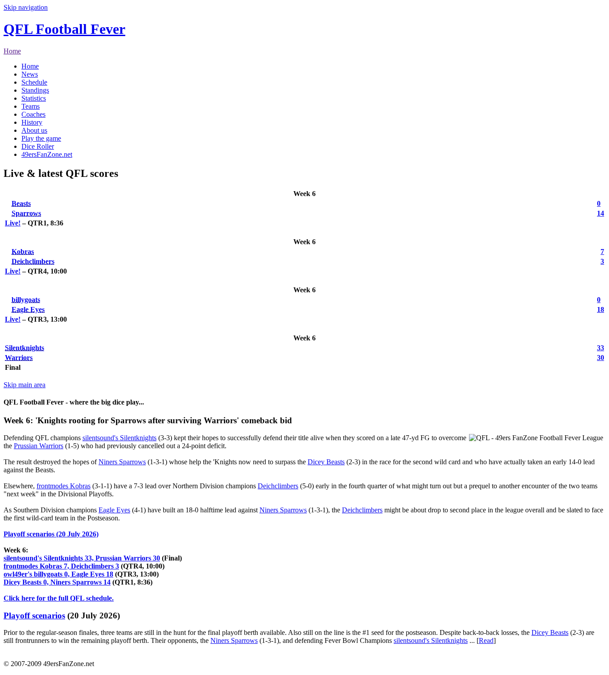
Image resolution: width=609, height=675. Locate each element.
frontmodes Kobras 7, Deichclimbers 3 (61, 566)
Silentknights (24, 348)
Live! (13, 223)
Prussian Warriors (38, 446)
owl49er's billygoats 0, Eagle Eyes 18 (58, 574)
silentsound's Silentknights (119, 438)
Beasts (21, 203)
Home (12, 51)
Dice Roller (37, 146)
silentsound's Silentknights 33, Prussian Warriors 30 (82, 558)
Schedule (34, 82)
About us (34, 130)
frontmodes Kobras (64, 486)
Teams (30, 106)
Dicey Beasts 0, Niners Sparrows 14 (57, 582)
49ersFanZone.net (46, 154)
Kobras (23, 251)
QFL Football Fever (64, 29)
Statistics (33, 98)
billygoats (26, 299)
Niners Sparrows (122, 462)
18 (600, 309)
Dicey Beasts (326, 462)
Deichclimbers (33, 261)
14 (600, 213)
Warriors (19, 357)
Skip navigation (26, 7)
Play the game (41, 138)
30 (600, 357)
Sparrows (26, 213)
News (29, 74)
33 (600, 348)
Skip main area (24, 385)
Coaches (33, 114)
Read (486, 640)
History (31, 122)
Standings (35, 90)
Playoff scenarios (34, 615)
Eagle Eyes (28, 309)
